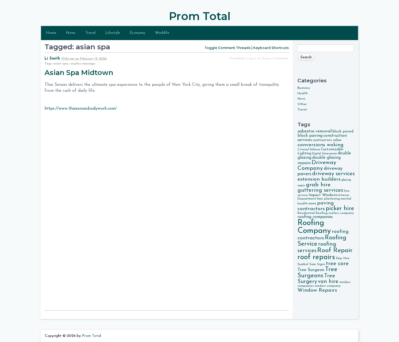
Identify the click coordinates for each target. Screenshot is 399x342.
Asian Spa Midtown (80, 72)
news (312, 203)
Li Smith (52, 59)
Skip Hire (343, 258)
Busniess (303, 88)
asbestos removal (314, 131)
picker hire (340, 208)
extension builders (319, 179)
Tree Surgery (316, 278)
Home (51, 33)
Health (302, 93)
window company (328, 286)
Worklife (162, 33)
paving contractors (315, 205)
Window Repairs (317, 290)
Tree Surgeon (310, 270)
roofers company (341, 213)
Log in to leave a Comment (267, 58)
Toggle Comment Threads (227, 48)
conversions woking (320, 145)
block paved (342, 131)
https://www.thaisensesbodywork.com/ (81, 108)
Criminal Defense (308, 149)
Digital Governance (324, 153)
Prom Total (199, 16)
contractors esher (327, 140)
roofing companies (315, 217)
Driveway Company (316, 165)
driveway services (333, 174)
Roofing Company (314, 227)
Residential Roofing (312, 213)
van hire (328, 281)
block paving (309, 135)
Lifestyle (112, 33)
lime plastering (328, 198)
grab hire (318, 185)
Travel (90, 33)
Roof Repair (335, 250)
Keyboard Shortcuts (271, 48)
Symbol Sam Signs (311, 264)
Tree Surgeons (317, 272)
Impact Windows (323, 195)
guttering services (320, 190)
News (70, 33)
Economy (137, 33)
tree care (337, 263)
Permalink (236, 58)
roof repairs (316, 257)
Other (302, 104)
